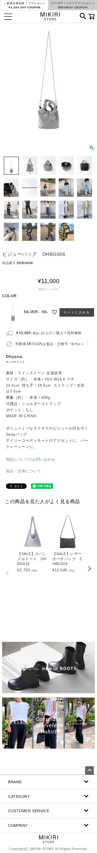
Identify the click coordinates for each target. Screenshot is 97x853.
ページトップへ (89, 770)
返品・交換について (23, 471)
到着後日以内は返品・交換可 (49, 344)
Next (89, 568)
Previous (7, 573)
